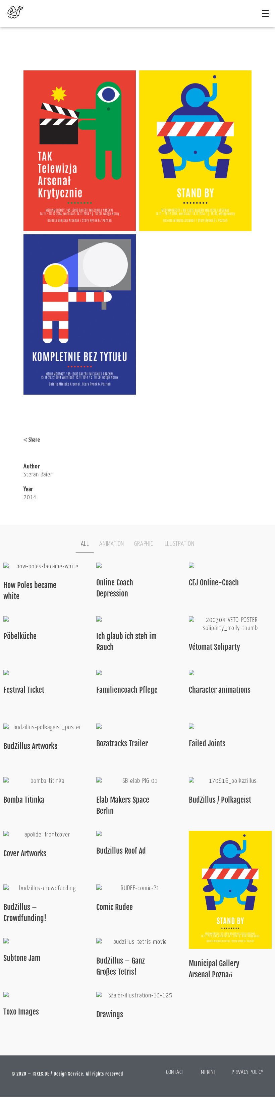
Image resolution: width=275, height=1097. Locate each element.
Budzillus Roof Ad (121, 850)
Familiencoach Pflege (127, 689)
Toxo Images (21, 1011)
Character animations (220, 689)
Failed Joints (207, 743)
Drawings (109, 1014)
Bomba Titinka (23, 799)
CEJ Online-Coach (214, 582)
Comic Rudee (114, 907)
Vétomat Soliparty (214, 646)
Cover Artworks (24, 853)
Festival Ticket (23, 689)
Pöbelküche (20, 636)
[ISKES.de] (20, 12)
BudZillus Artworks (30, 746)
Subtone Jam (21, 958)
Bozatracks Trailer (122, 743)
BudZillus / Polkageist (220, 799)
